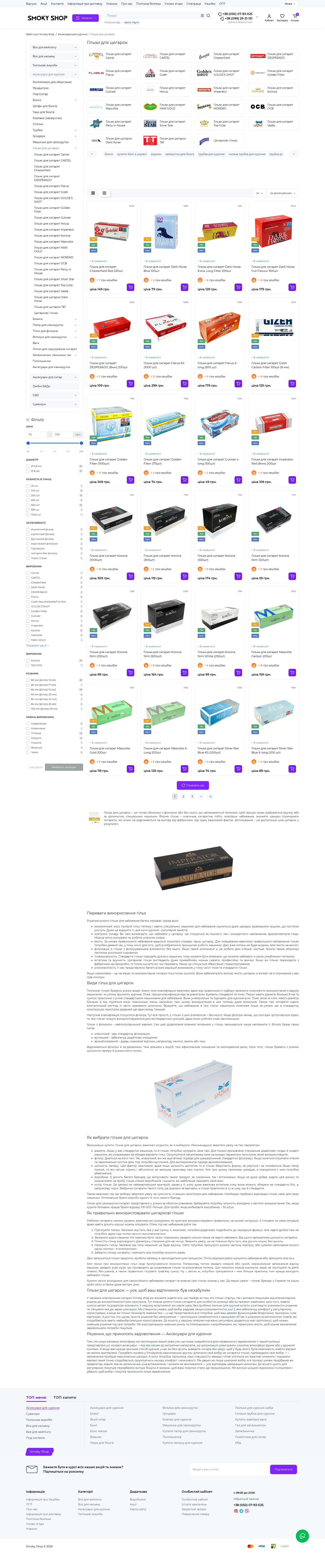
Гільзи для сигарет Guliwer (52, 217)
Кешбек (210, 3)
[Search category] (202, 16)
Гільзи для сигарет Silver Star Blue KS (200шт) (218, 750)
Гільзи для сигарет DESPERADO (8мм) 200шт (109, 365)
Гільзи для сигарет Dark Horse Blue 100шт (165, 269)
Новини (111, 3)
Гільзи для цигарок (46, 148)
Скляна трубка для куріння (255, 1413)
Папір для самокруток (48, 325)
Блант (94, 1413)
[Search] (208, 16)
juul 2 (231, 1309)
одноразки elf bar (233, 1316)
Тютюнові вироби (45, 65)
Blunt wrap (98, 1419)
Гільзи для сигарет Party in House (52, 271)
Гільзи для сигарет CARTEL (52, 160)
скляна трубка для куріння (247, 154)
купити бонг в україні (132, 154)
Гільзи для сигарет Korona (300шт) (162, 558)
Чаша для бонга (102, 1442)
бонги (109, 154)
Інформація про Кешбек (43, 1499)
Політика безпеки (148, 3)
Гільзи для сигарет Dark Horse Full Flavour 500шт (273, 269)
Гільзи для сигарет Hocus (51, 223)
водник (156, 154)
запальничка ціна (135, 1364)
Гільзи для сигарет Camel (51, 154)
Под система (35, 1438)
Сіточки (38, 124)
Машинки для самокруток (51, 142)
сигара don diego (213, 1349)
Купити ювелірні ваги (251, 1419)
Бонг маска (98, 1431)
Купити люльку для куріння (182, 1442)
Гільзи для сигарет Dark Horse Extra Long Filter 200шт (219, 269)
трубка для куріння (211, 154)
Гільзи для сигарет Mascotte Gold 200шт (110, 750)
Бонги (37, 100)
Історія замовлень (194, 1504)
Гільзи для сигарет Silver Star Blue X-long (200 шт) (272, 750)
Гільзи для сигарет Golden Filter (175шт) (162, 461)
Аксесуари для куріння (49, 74)
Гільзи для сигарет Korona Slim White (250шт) (216, 654)
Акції (43, 3)
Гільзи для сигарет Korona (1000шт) (108, 558)
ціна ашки (130, 1309)
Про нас (126, 3)
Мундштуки (41, 88)
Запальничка (244, 1431)
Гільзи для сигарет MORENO (53, 257)
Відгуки (31, 3)
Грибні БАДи (41, 386)
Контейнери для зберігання (52, 82)
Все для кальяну (44, 56)
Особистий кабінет (195, 1499)
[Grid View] (104, 193)
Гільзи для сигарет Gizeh (51, 192)
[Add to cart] (130, 287)
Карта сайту (138, 1509)
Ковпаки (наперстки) (47, 118)
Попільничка (171, 1437)
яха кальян (153, 1345)
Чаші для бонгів (44, 112)
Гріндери (39, 136)
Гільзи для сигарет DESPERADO (47, 178)
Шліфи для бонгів (45, 106)
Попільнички (42, 361)
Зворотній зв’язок (194, 1509)
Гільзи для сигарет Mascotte (53, 241)
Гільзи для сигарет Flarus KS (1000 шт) (164, 365)
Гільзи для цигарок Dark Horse (51, 299)
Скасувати (35, 767)
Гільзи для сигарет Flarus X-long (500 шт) (218, 365)
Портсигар (40, 94)
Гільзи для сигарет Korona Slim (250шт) (108, 654)
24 (258, 193)
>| (210, 796)
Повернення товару (196, 1514)
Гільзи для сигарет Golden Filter (52, 209)
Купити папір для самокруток (184, 1431)
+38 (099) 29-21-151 (238, 18)
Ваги (36, 343)
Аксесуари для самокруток (51, 367)
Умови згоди (174, 3)
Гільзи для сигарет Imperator (54, 229)
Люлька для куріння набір (254, 1408)
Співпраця (193, 3)
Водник (95, 1437)
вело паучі (132, 22)
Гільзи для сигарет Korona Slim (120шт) (270, 558)
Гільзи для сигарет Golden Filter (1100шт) (108, 461)
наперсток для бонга (179, 154)
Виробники (138, 1499)
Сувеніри (39, 404)
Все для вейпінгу (44, 47)
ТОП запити (64, 1397)
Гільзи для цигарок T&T (50, 307)
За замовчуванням (281, 193)
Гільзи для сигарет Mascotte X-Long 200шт (166, 750)
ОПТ (222, 3)
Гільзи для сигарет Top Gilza (53, 285)
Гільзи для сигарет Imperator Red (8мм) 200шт (272, 461)
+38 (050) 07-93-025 (237, 14)
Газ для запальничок (250, 1425)
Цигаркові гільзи (46, 313)
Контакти (57, 3)
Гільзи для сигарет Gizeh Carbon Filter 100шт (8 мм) (270, 365)
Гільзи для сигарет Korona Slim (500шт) (162, 654)
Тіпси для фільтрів (45, 331)
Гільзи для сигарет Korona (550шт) (216, 558)
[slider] (28, 443)
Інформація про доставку (85, 3)
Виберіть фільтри (64, 767)
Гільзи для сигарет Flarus (51, 186)
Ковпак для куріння (176, 1419)
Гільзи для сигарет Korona (52, 235)
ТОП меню (36, 1397)
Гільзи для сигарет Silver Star (54, 279)
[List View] (93, 193)
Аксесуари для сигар (47, 377)
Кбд (238, 1442)
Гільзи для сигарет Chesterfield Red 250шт (106, 269)
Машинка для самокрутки (181, 1425)
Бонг (93, 1425)
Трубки (38, 130)
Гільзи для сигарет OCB (50, 263)
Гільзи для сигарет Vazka (51, 291)
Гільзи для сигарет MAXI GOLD (51, 249)
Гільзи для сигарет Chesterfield (47, 168)
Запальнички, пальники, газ (52, 355)
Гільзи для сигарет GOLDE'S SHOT (53, 200)
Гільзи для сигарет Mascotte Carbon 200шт (271, 654)
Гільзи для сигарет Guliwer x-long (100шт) (218, 461)
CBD (36, 395)
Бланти (38, 319)
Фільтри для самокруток (50, 337)
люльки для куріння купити (231, 1305)
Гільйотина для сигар (250, 1437)
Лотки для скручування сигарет (55, 349)
